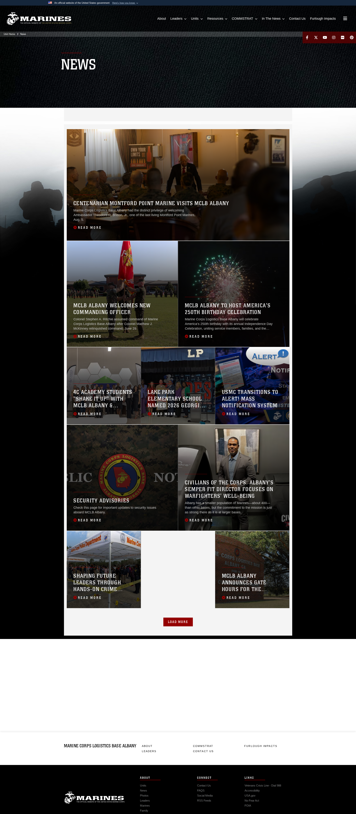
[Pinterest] (351, 37)
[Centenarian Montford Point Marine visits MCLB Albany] (178, 185)
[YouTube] (324, 37)
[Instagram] (333, 37)
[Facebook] (307, 37)
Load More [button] (178, 622)
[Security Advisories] (122, 478)
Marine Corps (94, 797)
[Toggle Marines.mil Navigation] (345, 19)
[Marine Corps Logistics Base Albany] (38, 18)
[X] (316, 37)
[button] (125, 3)
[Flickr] (342, 37)
